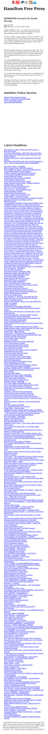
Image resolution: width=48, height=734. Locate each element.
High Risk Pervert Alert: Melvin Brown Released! (19, 493)
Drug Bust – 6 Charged (11, 583)
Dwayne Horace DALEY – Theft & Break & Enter (19, 476)
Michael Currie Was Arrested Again (15, 336)
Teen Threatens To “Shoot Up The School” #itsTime (20, 296)
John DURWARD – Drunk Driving (14, 630)
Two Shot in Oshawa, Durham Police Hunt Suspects (21, 396)
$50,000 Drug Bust (10, 483)
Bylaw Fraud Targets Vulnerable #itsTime (17, 273)
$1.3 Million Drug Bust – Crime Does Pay (17, 466)
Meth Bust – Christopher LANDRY (15, 555)
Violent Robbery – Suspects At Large (16, 196)
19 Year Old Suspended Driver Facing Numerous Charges (22, 531)
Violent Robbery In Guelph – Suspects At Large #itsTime (22, 170)
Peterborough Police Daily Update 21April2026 (19, 341)
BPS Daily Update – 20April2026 (14, 416)
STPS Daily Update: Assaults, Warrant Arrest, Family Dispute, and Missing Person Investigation (21, 385)
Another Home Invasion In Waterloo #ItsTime (18, 393)
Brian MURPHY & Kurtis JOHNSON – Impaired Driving (21, 678)
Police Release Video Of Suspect (15, 338)
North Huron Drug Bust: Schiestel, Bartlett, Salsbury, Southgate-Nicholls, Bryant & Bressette (21, 315)
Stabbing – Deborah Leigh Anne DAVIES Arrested (20, 173)
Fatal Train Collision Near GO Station (16, 353)
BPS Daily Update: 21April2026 (14, 381)
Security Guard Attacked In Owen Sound (17, 283)
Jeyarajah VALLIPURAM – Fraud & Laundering (19, 506)
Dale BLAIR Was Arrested (12, 360)
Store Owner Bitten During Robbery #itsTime (18, 200)
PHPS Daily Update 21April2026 (14, 378)
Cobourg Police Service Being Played (16, 380)
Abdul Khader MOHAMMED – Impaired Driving (19, 623)
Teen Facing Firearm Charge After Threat (17, 271)
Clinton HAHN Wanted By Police (14, 363)
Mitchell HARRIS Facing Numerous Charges (18, 575)
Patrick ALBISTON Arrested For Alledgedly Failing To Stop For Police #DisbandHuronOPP (23, 644)
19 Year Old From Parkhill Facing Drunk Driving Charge (22, 682)
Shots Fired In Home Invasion (13, 286)
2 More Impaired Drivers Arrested (14, 498)
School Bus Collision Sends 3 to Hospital (17, 698)
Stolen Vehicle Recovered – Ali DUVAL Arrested (19, 528)
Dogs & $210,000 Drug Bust (13, 102)
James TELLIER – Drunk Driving (14, 616)
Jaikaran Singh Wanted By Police (15, 418)
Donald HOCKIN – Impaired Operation (16, 615)
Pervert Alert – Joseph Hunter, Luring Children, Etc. (20, 458)
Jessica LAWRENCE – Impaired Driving (17, 692)
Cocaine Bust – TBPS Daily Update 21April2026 (19, 333)
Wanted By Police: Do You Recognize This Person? (21, 298)
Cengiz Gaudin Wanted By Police (15, 321)
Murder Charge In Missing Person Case (16, 278)
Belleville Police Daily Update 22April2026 (17, 306)
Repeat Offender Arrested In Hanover (16, 293)
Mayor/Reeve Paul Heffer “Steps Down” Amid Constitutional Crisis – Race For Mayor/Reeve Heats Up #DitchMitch (23, 162)
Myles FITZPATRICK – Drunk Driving (16, 571)
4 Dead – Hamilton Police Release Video (17, 99)
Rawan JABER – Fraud (11, 663)
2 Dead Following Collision (12, 670)
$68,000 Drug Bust (10, 201)
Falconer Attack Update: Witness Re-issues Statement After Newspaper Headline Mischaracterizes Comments (23, 519)
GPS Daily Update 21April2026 (14, 405)
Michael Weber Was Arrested (13, 526)
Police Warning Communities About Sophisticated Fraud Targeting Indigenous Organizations (22, 319)
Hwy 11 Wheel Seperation (12, 715)
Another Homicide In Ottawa (13, 191)
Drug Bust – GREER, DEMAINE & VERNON (18, 625)
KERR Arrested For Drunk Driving (15, 573)
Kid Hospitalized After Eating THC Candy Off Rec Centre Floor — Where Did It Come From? (22, 495)
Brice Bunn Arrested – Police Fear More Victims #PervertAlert (24, 460)
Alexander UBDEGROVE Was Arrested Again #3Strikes (22, 687)
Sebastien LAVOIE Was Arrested (14, 685)
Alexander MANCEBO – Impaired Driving (17, 508)
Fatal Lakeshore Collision (12, 601)
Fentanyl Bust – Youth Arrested (14, 408)
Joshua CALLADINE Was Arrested (15, 540)
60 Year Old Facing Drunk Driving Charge (17, 181)
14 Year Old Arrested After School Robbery (18, 358)
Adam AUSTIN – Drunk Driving (14, 662)
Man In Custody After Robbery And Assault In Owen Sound (23, 481)
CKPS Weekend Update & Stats (14, 180)
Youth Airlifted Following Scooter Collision (17, 171)
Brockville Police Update (12, 373)
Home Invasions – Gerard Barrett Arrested (17, 190)
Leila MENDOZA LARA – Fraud (14, 588)
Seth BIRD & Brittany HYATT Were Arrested (18, 595)
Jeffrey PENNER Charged (12, 598)
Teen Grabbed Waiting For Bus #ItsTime (17, 406)
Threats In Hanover (10, 455)
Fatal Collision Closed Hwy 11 (13, 636)
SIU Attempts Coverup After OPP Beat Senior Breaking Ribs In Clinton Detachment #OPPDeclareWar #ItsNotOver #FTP (23, 627)
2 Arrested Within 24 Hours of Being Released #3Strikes (22, 565)
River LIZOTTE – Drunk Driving (14, 635)
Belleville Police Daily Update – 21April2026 (18, 376)
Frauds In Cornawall (10, 303)
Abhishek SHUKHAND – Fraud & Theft (16, 556)
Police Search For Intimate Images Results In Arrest (21, 285)
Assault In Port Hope (11, 340)
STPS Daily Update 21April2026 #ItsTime (17, 383)
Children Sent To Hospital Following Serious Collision (21, 326)
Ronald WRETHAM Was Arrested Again (17, 591)
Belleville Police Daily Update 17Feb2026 (17, 441)
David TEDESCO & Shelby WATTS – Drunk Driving (20, 657)
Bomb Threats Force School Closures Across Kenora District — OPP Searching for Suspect (23, 654)
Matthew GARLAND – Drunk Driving (15, 596)
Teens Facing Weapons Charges (14, 343)
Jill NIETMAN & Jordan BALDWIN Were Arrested (20, 683)
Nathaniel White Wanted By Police (15, 97)
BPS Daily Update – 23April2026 (14, 268)
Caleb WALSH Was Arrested (13, 672)
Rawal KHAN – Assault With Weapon (16, 545)
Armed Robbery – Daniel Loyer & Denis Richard (19, 621)
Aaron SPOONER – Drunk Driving (15, 620)
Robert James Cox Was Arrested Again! (17, 446)
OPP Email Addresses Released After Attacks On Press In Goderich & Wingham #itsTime (23, 430)
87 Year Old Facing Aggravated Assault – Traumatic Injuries (23, 470)
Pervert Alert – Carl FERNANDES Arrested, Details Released (23, 456)
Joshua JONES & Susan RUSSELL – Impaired (19, 536)
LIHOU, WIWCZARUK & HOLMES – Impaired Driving (21, 580)
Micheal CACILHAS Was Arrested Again (17, 546)
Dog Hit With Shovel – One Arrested (15, 280)
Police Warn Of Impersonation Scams (16, 346)
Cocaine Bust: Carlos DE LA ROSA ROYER (18, 665)
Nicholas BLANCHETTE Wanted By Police (18, 361)
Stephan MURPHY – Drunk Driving (15, 668)
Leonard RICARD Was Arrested (14, 551)
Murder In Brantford (10, 305)
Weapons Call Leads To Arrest (14, 420)
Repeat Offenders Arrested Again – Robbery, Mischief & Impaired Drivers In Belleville (22, 184)
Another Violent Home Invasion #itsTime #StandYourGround (23, 198)
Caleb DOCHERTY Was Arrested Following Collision (21, 535)
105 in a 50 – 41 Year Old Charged (15, 188)
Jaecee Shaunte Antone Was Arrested (16, 345)
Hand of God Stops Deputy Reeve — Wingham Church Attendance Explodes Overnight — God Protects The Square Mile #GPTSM (23, 511)
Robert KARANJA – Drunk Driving (15, 605)
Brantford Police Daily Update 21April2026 (17, 375)
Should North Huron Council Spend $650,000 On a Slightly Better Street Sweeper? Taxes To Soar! (23, 701)
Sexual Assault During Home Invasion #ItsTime (19, 395)
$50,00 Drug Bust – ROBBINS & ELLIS (16, 468)
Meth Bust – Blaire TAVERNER (14, 613)
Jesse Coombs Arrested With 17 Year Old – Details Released (24, 690)
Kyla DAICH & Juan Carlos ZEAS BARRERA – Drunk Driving (24, 590)
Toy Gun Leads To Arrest (12, 488)
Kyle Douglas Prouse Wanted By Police (17, 330)
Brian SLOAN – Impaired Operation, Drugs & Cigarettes (22, 688)
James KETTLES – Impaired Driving (16, 566)
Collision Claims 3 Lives (12, 505)
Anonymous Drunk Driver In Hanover (16, 288)
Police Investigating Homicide (13, 543)
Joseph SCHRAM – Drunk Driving (15, 710)
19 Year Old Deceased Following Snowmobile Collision (21, 521)
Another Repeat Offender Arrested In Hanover (18, 290)
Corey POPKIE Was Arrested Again (15, 533)
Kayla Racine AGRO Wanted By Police (16, 275)
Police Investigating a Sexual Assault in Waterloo (20, 465)
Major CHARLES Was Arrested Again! (16, 600)
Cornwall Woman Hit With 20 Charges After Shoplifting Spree (23, 203)
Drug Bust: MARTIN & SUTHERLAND (16, 693)
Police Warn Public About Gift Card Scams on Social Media (23, 266)
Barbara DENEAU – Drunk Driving (15, 550)
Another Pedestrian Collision (13, 176)
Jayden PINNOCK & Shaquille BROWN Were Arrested (21, 563)
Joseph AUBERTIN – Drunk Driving (15, 677)
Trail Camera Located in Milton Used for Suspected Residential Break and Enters (20, 350)
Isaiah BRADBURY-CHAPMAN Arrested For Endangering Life (24, 538)
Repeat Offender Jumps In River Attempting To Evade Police (23, 328)
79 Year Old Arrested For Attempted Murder (18, 578)
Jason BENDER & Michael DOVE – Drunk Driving (20, 553)
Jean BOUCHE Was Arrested (13, 558)
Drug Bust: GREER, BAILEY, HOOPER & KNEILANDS (22, 368)
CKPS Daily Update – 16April (13, 461)
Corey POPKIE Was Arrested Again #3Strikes (19, 581)
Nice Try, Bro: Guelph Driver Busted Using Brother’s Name (23, 485)
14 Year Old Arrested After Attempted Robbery (19, 415)
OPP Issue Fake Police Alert (13, 660)
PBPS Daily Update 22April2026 (14, 281)
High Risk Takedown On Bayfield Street (17, 186)
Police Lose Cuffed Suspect (13, 101)
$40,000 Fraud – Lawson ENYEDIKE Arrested (19, 658)
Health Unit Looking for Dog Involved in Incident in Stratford (23, 463)
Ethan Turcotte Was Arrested (13, 530)
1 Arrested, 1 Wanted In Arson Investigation (18, 391)
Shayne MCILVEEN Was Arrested (15, 570)
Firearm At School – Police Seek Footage (17, 356)
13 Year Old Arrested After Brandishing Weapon (19, 175)
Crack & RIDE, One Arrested (13, 270)
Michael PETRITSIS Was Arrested (15, 576)
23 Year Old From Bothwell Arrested (15, 707)
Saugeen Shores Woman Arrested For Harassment (20, 291)
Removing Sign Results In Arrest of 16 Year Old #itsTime (22, 301)
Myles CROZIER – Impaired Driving (15, 593)
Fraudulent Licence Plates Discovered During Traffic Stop (22, 335)
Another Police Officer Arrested (14, 331)
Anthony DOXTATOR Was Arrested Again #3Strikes (20, 708)
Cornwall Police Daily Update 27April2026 (17, 178)
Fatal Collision (8, 603)
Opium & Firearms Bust (11, 667)
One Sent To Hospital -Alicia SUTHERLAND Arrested (21, 568)
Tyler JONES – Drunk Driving (13, 618)
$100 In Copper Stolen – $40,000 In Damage (18, 168)
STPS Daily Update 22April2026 (14, 276)
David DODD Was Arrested (12, 680)
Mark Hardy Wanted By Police (14, 421)
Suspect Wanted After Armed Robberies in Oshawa (20, 365)
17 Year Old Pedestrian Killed (13, 355)
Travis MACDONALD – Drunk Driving (16, 633)
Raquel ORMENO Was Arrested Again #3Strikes (19, 631)
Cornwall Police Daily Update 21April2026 (17, 366)
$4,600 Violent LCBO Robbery (13, 486)
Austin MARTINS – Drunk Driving (15, 548)
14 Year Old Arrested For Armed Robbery (17, 471)
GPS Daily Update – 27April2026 (14, 166)
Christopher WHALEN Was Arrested (15, 541)
